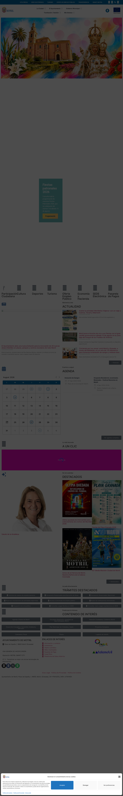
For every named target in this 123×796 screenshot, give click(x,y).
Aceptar (62, 785)
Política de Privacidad (18, 792)
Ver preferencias (109, 785)
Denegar (85, 785)
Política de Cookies (7, 792)
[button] (119, 777)
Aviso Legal (28, 792)
